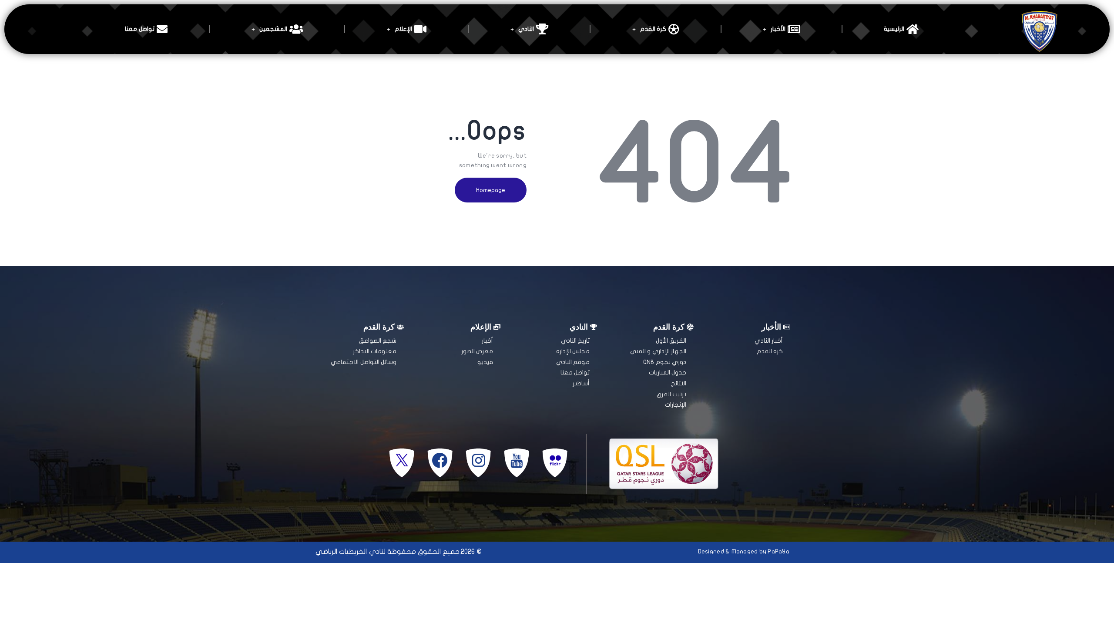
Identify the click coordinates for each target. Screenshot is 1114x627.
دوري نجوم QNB (664, 362)
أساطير (581, 383)
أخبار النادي (769, 340)
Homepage (490, 190)
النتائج (678, 383)
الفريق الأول (671, 340)
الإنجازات (675, 404)
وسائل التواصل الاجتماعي (363, 362)
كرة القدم (653, 29)
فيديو (485, 362)
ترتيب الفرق (671, 394)
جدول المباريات (667, 372)
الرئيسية (894, 29)
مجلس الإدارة (573, 351)
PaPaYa (778, 551)
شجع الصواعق (377, 340)
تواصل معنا (139, 29)
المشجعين (273, 29)
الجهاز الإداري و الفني (658, 351)
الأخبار (778, 29)
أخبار (487, 340)
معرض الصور (477, 351)
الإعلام (403, 29)
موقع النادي (573, 362)
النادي (526, 29)
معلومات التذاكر (374, 351)
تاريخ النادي (575, 340)
